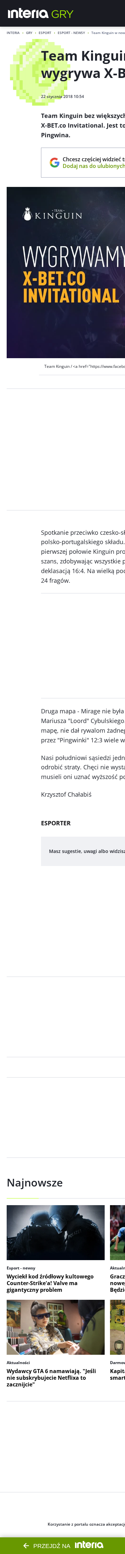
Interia (13, 32)
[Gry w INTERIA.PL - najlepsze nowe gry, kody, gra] (63, 13)
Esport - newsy (71, 32)
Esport (45, 32)
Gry (29, 32)
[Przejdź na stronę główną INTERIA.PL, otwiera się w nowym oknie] (28, 13)
